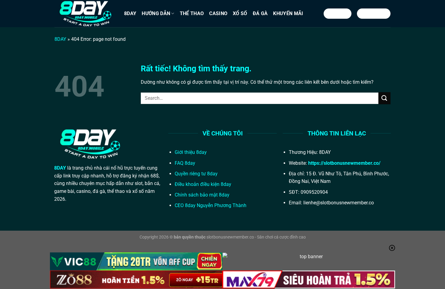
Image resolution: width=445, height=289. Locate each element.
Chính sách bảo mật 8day (202, 195)
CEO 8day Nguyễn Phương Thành (210, 205)
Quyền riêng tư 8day (196, 174)
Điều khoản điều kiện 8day (203, 184)
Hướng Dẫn (156, 13)
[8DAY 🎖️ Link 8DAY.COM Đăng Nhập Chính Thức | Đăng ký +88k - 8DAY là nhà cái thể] (84, 13)
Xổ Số (240, 13)
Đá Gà (260, 13)
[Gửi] (384, 98)
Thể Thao (192, 13)
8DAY (130, 13)
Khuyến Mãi (288, 13)
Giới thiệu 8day (191, 152)
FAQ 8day (185, 163)
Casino (218, 13)
